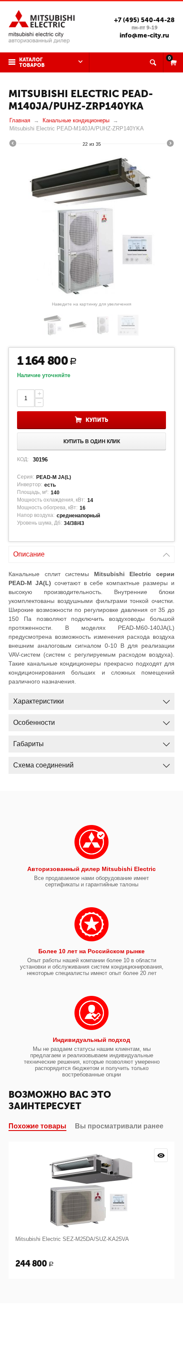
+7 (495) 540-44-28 (144, 20)
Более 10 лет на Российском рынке (91, 951)
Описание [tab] (29, 554)
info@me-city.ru (144, 35)
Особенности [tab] (34, 722)
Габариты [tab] (28, 743)
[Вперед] (170, 144)
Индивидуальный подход (91, 1039)
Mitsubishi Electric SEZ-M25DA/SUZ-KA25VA (72, 1239)
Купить (97, 420)
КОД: (23, 459)
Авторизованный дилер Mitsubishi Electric (91, 868)
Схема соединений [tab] (43, 765)
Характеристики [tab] (38, 701)
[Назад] (13, 144)
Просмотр (161, 1155)
